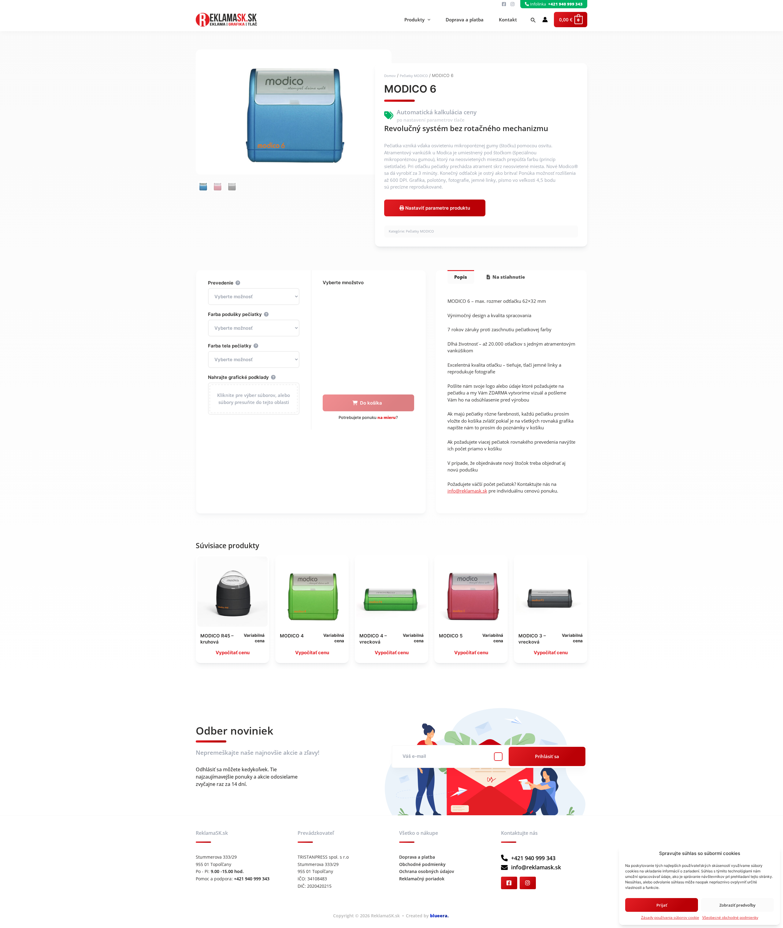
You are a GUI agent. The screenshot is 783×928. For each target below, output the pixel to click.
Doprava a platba (465, 20)
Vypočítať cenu (233, 652)
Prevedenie (220, 283)
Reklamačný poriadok (421, 879)
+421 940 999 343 (533, 858)
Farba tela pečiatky (229, 346)
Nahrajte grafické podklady (238, 377)
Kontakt (508, 20)
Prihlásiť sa (547, 756)
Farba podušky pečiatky (235, 314)
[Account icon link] (545, 19)
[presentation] (427, 19)
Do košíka (371, 403)
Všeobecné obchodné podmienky (730, 917)
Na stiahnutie (508, 277)
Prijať (661, 905)
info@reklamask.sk (467, 491)
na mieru (386, 417)
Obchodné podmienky (422, 864)
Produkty (414, 20)
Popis (460, 277)
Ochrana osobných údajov (426, 871)
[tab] (460, 277)
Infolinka (556, 4)
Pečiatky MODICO (414, 75)
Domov (390, 75)
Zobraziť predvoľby (737, 905)
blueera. (439, 916)
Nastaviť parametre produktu (437, 208)
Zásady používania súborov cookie (670, 917)
